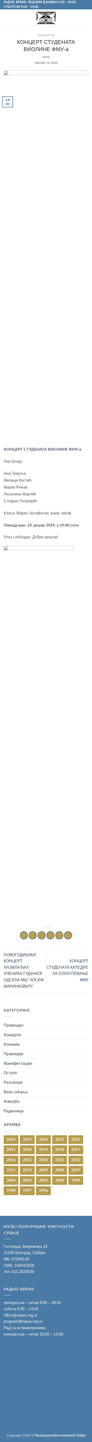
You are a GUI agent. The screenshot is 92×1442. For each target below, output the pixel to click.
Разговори (13, 1082)
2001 (43, 1180)
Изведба (11, 1101)
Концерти (46, 35)
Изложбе (12, 1044)
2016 (11, 1160)
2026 (11, 1139)
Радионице (14, 1111)
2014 (43, 1160)
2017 (75, 1150)
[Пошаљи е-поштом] (50, 935)
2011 (11, 1170)
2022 (75, 1139)
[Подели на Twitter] (42, 935)
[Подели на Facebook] (33, 935)
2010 (27, 1170)
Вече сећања (15, 1092)
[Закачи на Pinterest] (59, 935)
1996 (43, 1190)
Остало (10, 1073)
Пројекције (14, 1054)
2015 (27, 1160)
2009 (43, 1170)
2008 (59, 1170)
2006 (11, 1180)
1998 (11, 1190)
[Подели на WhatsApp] (24, 935)
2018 (59, 1150)
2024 (43, 1139)
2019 (43, 1150)
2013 (59, 1160)
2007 (75, 1170)
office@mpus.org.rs (20, 1315)
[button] (7, 18)
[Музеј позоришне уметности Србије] (46, 18)
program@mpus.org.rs (23, 1321)
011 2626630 (23, 1272)
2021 (11, 1150)
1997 (27, 1190)
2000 (59, 1180)
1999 (75, 1180)
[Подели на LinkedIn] (68, 935)
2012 (75, 1160)
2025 (27, 1139)
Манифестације (18, 1063)
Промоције (14, 1025)
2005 (27, 1180)
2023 (59, 1139)
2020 (27, 1150)
